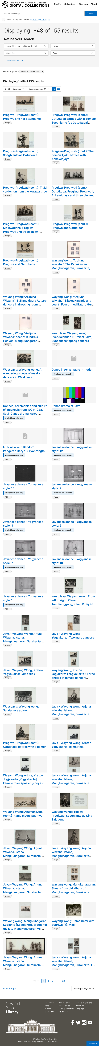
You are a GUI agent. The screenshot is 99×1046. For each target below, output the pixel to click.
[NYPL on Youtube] (90, 1023)
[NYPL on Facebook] (72, 1023)
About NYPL (81, 1006)
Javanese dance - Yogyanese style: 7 (23, 561)
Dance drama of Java (66, 406)
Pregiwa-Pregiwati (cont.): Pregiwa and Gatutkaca (70, 225)
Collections (70, 4)
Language (80, 1009)
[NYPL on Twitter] (78, 1023)
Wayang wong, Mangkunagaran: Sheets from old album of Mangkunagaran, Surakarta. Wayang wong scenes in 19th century (74, 892)
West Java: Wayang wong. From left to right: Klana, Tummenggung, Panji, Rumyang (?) (73, 602)
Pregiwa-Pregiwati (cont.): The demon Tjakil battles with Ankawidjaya (73, 155)
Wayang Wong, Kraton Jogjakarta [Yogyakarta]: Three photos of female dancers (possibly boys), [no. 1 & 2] (73, 675)
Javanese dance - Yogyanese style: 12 (72, 449)
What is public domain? (40, 19)
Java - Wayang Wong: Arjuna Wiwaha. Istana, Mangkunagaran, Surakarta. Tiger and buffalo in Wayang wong (22, 892)
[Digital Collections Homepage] (25, 4)
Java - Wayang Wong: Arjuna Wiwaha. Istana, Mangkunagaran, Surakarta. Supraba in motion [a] (22, 639)
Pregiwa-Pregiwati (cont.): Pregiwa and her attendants (22, 116)
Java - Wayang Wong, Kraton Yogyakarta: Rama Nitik (23, 672)
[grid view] (54, 89)
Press (46, 1006)
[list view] (58, 89)
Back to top (9, 988)
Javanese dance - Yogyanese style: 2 (72, 486)
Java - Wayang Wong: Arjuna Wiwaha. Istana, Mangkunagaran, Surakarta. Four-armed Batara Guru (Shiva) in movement (73, 855)
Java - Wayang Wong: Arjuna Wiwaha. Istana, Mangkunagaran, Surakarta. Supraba (71, 712)
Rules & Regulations (84, 1003)
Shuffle (57, 4)
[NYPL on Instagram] (84, 1023)
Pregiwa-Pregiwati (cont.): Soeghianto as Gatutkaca (21, 153)
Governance (63, 1012)
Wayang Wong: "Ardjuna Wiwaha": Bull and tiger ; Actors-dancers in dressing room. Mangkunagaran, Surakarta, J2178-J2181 (25, 304)
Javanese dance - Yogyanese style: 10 (72, 561)
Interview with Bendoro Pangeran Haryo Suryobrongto (24, 449)
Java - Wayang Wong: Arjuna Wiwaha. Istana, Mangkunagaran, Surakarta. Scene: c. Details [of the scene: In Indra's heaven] (72, 783)
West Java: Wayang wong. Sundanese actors (21, 708)
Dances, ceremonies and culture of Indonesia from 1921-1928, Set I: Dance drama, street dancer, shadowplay (25, 411)
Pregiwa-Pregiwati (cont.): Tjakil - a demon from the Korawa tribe (25, 189)
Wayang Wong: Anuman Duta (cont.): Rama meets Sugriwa (23, 813)
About (94, 4)
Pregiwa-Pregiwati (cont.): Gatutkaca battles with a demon (24, 744)
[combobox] (43, 13)
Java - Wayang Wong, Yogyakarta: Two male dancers (73, 635)
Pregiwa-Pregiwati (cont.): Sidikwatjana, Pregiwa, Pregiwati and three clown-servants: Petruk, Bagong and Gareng (23, 231)
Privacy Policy (64, 1003)
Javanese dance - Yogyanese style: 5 (72, 523)
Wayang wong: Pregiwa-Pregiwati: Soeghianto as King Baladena (72, 815)
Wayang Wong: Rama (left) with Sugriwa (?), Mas (73, 923)
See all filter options (14, 60)
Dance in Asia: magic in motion (72, 369)
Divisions (83, 4)
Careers (47, 1009)
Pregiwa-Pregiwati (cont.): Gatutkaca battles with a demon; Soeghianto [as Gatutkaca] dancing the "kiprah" (74, 120)
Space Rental (49, 1012)
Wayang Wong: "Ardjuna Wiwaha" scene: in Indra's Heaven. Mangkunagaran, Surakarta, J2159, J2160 (20, 338)
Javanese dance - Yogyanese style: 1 (23, 598)
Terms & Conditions (66, 1009)
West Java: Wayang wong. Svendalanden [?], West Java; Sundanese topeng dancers (72, 336)
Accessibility (49, 1003)
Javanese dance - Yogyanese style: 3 (23, 523)
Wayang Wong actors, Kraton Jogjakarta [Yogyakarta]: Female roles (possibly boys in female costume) (23, 781)
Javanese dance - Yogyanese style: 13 (23, 486)
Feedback (93, 1043)
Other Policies (64, 1006)
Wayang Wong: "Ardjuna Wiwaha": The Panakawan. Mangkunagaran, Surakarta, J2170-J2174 (71, 266)
